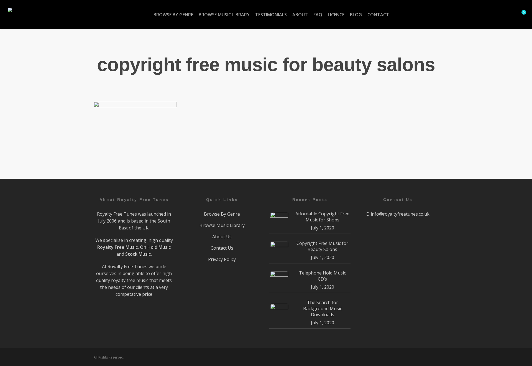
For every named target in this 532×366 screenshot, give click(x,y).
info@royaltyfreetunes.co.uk (400, 214)
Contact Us (222, 248)
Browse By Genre (222, 214)
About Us (222, 237)
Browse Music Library (222, 225)
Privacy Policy (222, 259)
